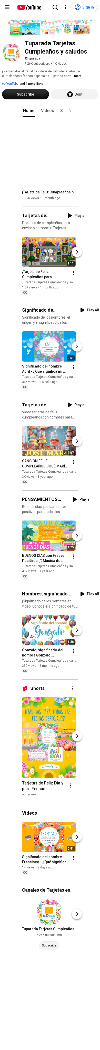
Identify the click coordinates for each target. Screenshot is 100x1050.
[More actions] (73, 273)
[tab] (29, 111)
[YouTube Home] (29, 7)
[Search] (55, 7)
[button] (70, 111)
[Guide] (7, 7)
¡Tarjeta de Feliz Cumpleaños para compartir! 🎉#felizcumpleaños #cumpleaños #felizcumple (50, 192)
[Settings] (65, 7)
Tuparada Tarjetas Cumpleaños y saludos (51, 282)
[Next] (77, 252)
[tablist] (50, 111)
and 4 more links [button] (31, 84)
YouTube (12, 84)
